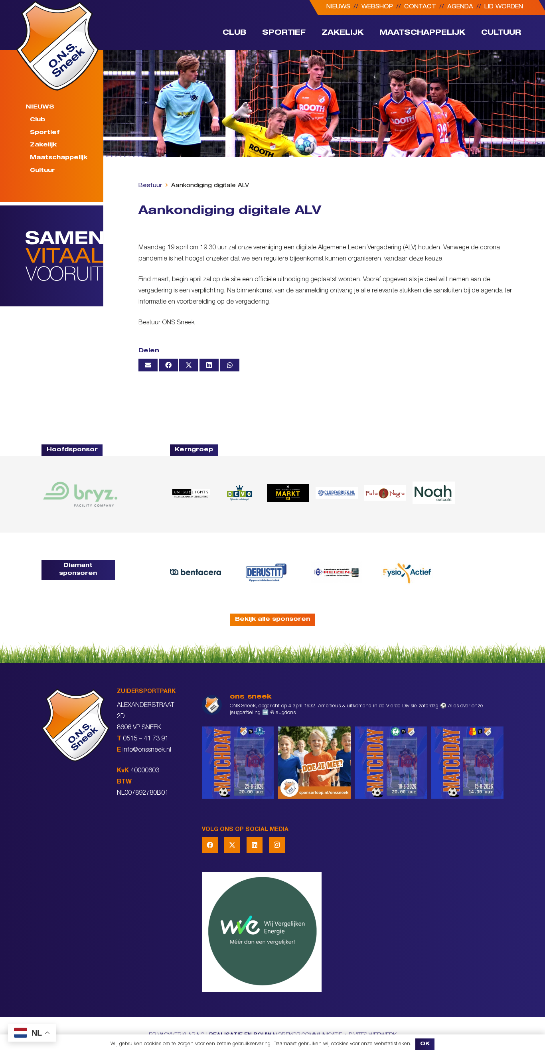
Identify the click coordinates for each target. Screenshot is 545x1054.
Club (37, 120)
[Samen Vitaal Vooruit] (64, 256)
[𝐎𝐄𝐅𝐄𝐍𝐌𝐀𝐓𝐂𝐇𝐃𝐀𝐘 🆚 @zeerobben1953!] (391, 762)
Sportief (44, 132)
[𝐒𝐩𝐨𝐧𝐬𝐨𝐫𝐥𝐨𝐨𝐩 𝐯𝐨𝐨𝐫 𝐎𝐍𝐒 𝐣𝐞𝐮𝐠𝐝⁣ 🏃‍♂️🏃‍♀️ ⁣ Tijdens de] (314, 762)
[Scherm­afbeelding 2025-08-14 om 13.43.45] (385, 492)
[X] (232, 845)
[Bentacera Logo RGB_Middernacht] (195, 572)
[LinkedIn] (255, 845)
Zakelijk (43, 145)
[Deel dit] (168, 365)
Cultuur (42, 171)
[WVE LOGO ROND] (353, 932)
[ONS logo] (57, 46)
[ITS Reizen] (336, 572)
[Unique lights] (191, 493)
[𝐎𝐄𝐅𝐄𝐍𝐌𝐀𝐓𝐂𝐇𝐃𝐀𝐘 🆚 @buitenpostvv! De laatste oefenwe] (238, 762)
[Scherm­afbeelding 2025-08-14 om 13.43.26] (434, 493)
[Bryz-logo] (80, 494)
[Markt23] (288, 493)
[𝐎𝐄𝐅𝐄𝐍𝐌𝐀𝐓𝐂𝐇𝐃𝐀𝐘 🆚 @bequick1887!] (467, 762)
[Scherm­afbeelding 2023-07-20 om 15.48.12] (266, 572)
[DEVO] (239, 493)
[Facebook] (210, 845)
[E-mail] (148, 365)
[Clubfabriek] (337, 493)
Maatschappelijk (58, 158)
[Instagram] (277, 845)
